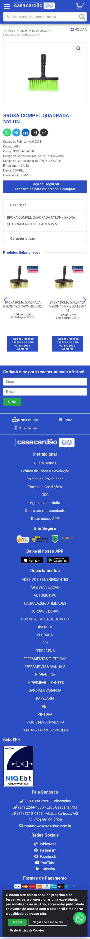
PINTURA (45, 714)
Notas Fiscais (27, 428)
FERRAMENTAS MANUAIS (45, 667)
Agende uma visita (45, 503)
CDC (45, 495)
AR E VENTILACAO (45, 587)
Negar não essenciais (48, 922)
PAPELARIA (45, 698)
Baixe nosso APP (45, 519)
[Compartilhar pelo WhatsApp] (7, 132)
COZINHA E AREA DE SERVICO (45, 619)
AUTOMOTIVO (45, 595)
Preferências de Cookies (27, 930)
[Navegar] (5, 300)
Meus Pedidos (27, 420)
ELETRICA (45, 635)
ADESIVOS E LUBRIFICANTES (45, 579)
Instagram (47, 850)
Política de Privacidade (45, 479)
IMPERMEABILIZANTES (45, 683)
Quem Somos (45, 463)
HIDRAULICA (45, 675)
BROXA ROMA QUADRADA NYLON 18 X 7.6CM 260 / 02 (22, 304)
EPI (45, 643)
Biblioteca (47, 844)
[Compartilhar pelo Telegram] (16, 132)
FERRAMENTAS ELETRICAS (45, 659)
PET (45, 706)
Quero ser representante (45, 511)
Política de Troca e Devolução (45, 471)
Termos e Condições (45, 487)
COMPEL (18, 170)
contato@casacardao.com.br (47, 826)
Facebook (47, 857)
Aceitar (17, 922)
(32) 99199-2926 (47, 820)
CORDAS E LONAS (45, 611)
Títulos (67, 420)
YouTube (47, 863)
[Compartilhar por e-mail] (35, 132)
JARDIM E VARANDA (45, 690)
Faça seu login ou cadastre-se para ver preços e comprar (45, 186)
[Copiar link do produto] (44, 132)
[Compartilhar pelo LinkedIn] (26, 132)
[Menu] (7, 6)
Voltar (80, 30)
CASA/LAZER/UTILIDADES (45, 603)
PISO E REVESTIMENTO (45, 722)
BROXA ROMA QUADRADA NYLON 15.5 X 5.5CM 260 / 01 (67, 306)
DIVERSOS (45, 627)
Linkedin (48, 869)
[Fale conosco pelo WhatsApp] (79, 918)
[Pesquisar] (82, 17)
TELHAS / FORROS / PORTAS (45, 730)
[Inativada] (45, 766)
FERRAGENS (45, 651)
